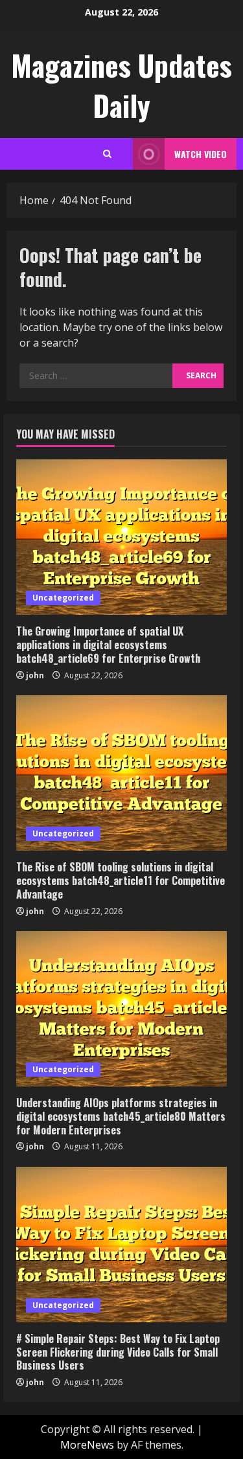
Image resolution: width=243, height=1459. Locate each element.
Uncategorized (63, 597)
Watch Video (200, 154)
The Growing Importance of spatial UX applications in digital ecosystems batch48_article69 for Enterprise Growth (108, 644)
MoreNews (87, 1445)
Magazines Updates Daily (121, 85)
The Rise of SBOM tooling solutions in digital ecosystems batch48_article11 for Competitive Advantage (120, 880)
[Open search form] (107, 154)
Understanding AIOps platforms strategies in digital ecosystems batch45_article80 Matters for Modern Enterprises (121, 1116)
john (35, 675)
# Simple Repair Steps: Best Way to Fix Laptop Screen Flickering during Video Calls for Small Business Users (118, 1352)
